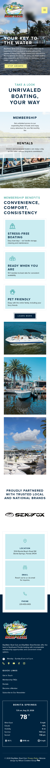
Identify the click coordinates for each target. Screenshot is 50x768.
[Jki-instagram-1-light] (24, 663)
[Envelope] (14, 663)
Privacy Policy (33, 758)
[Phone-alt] (4, 663)
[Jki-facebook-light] (19, 663)
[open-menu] (44, 10)
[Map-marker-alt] (9, 663)
